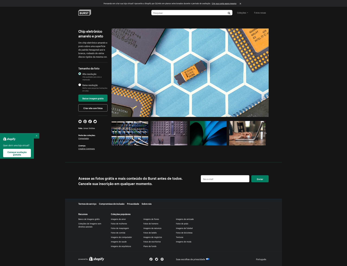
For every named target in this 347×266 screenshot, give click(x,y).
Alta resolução (89, 73)
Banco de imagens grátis (89, 218)
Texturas (179, 236)
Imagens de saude (119, 241)
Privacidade (133, 203)
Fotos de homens (150, 223)
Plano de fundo (149, 246)
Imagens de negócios (152, 236)
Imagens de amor (118, 218)
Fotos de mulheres (119, 223)
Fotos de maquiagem (120, 228)
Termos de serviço (87, 203)
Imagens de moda (183, 241)
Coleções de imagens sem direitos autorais (89, 225)
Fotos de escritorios (152, 241)
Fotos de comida (118, 232)
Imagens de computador (121, 236)
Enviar (260, 179)
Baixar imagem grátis (93, 98)
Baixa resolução (90, 85)
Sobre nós (147, 203)
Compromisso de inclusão (111, 203)
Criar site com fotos (93, 108)
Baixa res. (140, 142)
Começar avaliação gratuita (17, 153)
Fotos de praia (182, 223)
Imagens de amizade (185, 218)
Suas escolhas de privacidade (190, 259)
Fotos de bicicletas (184, 232)
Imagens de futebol (184, 228)
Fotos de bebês (150, 232)
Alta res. (129, 142)
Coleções (241, 12)
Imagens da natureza (152, 228)
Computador (83, 138)
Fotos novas (260, 12)
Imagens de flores (151, 218)
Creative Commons (86, 148)
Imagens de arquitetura (121, 246)
